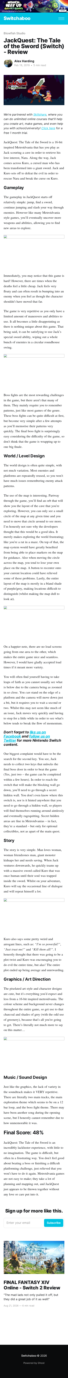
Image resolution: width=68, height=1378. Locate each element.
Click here (48, 128)
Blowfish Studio (14, 33)
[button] (61, 19)
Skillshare (39, 114)
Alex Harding (24, 61)
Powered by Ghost (34, 1362)
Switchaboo (17, 18)
